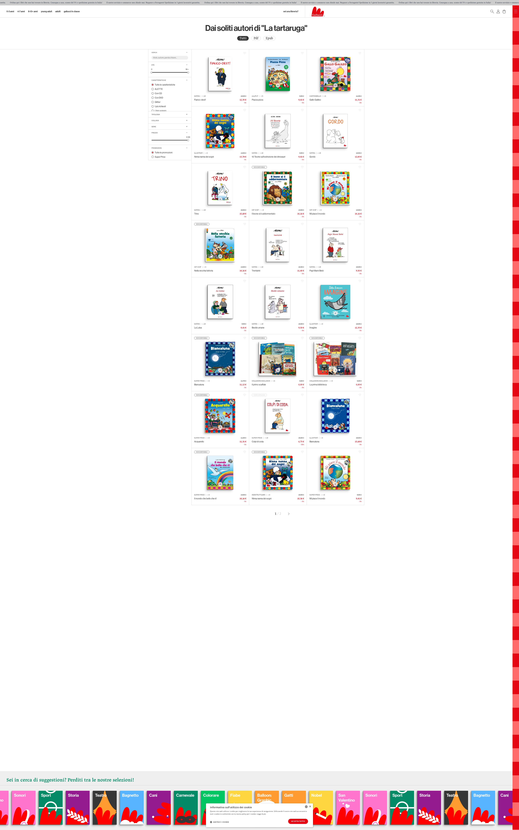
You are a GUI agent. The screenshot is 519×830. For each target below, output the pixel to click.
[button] (219, 822)
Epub (269, 38)
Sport (175, 795)
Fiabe (12, 795)
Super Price (160, 156)
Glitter (157, 102)
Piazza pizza (257, 99)
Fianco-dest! (200, 99)
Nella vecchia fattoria (203, 270)
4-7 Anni (21, 11)
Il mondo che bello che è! (205, 498)
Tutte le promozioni (163, 152)
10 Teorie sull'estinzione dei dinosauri (268, 156)
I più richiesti (160, 106)
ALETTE (159, 89)
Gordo (312, 156)
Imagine (313, 327)
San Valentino (124, 798)
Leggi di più (261, 814)
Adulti (58, 11)
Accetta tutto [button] (298, 821)
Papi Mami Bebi (317, 270)
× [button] (310, 807)
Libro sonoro (160, 110)
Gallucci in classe (72, 11)
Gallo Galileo (315, 99)
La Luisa (198, 327)
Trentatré (256, 270)
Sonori (148, 795)
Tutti (242, 38)
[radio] (243, 38)
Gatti (65, 795)
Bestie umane (258, 327)
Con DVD (159, 97)
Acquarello (199, 441)
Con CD (158, 93)
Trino (196, 213)
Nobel (94, 795)
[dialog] (259, 815)
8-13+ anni (33, 11)
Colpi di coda (258, 441)
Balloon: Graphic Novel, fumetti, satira (41, 805)
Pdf (256, 38)
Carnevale (314, 795)
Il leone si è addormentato (263, 213)
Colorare (339, 795)
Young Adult (46, 11)
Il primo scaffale (259, 384)
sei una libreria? (290, 11)
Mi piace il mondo (317, 213)
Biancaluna (199, 384)
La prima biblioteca (318, 384)
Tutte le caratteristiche (165, 84)
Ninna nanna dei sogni (204, 156)
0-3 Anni (10, 11)
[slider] (151, 72)
